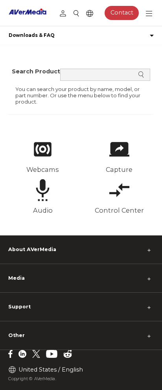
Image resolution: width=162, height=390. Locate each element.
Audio (43, 210)
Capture (119, 169)
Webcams (42, 169)
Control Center (119, 210)
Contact (121, 12)
